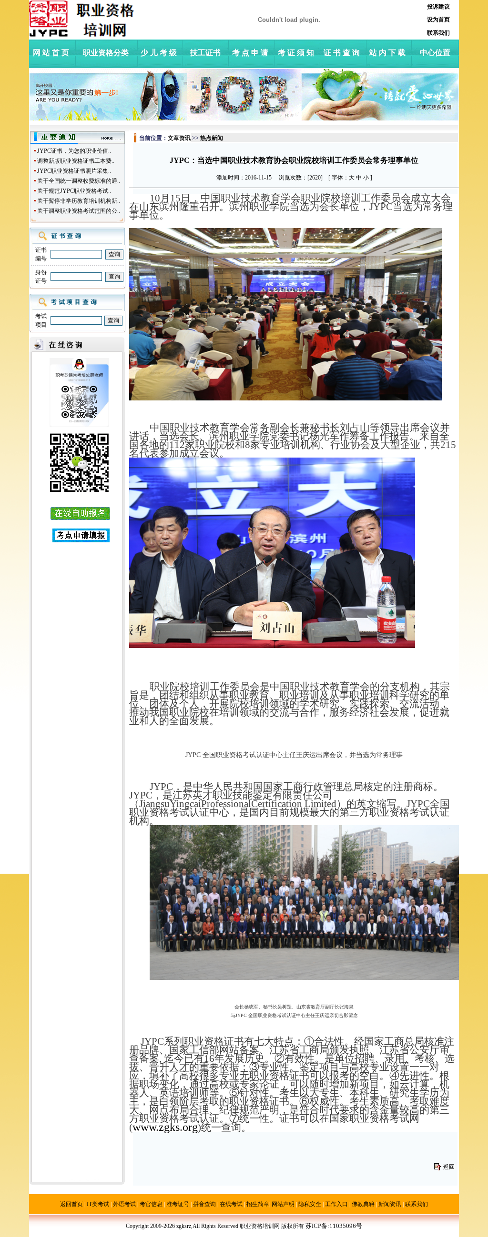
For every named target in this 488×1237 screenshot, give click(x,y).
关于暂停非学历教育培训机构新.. (78, 201)
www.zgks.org (165, 1127)
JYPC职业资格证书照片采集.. (74, 171)
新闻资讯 (389, 1204)
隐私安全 (309, 1204)
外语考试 (124, 1204)
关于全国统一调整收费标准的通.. (78, 181)
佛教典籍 (363, 1204)
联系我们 (416, 1204)
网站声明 (283, 1204)
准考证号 (177, 1204)
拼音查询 (204, 1204)
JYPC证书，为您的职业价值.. (74, 151)
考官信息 (151, 1204)
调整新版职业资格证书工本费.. (75, 161)
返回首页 (71, 1204)
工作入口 (336, 1204)
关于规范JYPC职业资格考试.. (74, 191)
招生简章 (257, 1204)
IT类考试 (98, 1204)
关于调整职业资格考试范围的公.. (78, 211)
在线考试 (231, 1204)
